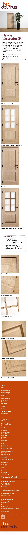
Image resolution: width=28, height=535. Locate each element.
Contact (2, 408)
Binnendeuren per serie (5, 392)
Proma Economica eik (5, 456)
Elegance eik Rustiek (5, 434)
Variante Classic (4, 464)
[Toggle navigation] (25, 5)
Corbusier (3, 427)
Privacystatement (4, 413)
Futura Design (4, 440)
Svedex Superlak (4, 462)
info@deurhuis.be (6, 511)
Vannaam (11, 420)
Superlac (3, 461)
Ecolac (2, 429)
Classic (2, 425)
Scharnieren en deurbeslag (6, 398)
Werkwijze (3, 406)
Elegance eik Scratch (5, 435)
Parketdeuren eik (4, 445)
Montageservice (4, 401)
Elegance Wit (3, 437)
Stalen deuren (4, 457)
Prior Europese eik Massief (6, 454)
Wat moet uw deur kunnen (6, 393)
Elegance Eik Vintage (5, 474)
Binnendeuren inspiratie (5, 390)
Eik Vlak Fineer (4, 430)
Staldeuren (3, 469)
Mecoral (2, 443)
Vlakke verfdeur (4, 465)
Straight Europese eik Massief (7, 459)
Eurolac (2, 438)
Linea (2, 470)
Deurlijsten (3, 395)
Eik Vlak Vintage (4, 472)
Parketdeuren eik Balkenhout (6, 447)
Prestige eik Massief (5, 452)
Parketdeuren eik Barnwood (6, 448)
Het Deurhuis (3, 405)
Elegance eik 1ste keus (5, 432)
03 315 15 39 (5, 486)
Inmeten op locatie (4, 400)
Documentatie (4, 403)
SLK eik (2, 467)
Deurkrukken (3, 397)
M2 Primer (3, 442)
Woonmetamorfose (5, 389)
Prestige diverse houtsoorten (7, 451)
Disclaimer (3, 415)
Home (2, 387)
